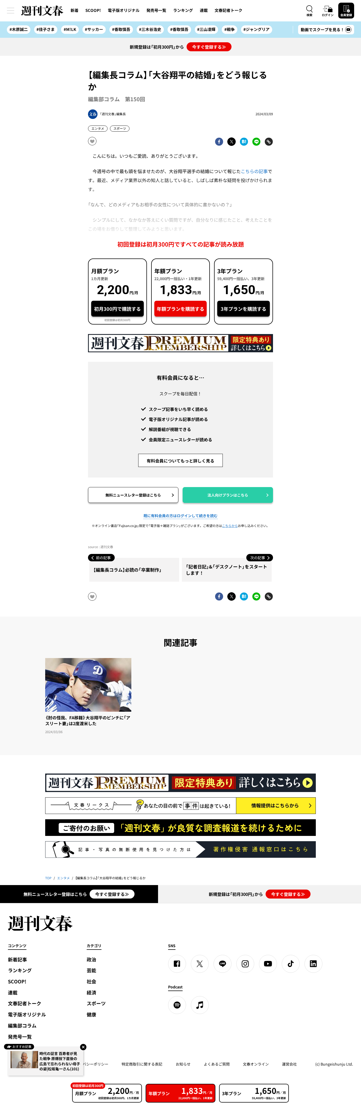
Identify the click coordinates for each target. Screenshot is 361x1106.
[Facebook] (177, 964)
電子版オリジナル (124, 10)
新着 (74, 10)
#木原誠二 (19, 29)
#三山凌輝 (206, 29)
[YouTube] (268, 964)
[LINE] (223, 964)
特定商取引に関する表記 (142, 1064)
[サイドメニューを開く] (10, 10)
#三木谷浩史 (150, 29)
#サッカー (94, 29)
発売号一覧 (156, 10)
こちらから (230, 525)
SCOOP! (93, 10)
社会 (91, 981)
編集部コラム (22, 1025)
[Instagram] (245, 964)
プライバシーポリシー (89, 1064)
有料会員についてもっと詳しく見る (180, 460)
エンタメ (97, 128)
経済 (91, 992)
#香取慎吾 (121, 29)
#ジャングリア (256, 29)
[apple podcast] (200, 1005)
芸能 (91, 970)
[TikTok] (291, 964)
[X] (200, 964)
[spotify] (177, 1005)
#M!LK (70, 29)
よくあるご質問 (217, 1064)
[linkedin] (313, 964)
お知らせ (183, 1064)
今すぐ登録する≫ (209, 47)
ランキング (183, 10)
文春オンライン (256, 1064)
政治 (91, 959)
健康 (91, 1014)
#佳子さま (45, 29)
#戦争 (229, 29)
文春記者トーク (228, 10)
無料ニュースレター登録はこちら (133, 495)
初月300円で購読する (117, 308)
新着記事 (17, 959)
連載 (204, 10)
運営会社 (289, 1064)
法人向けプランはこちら (227, 495)
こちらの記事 (254, 171)
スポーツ (119, 128)
